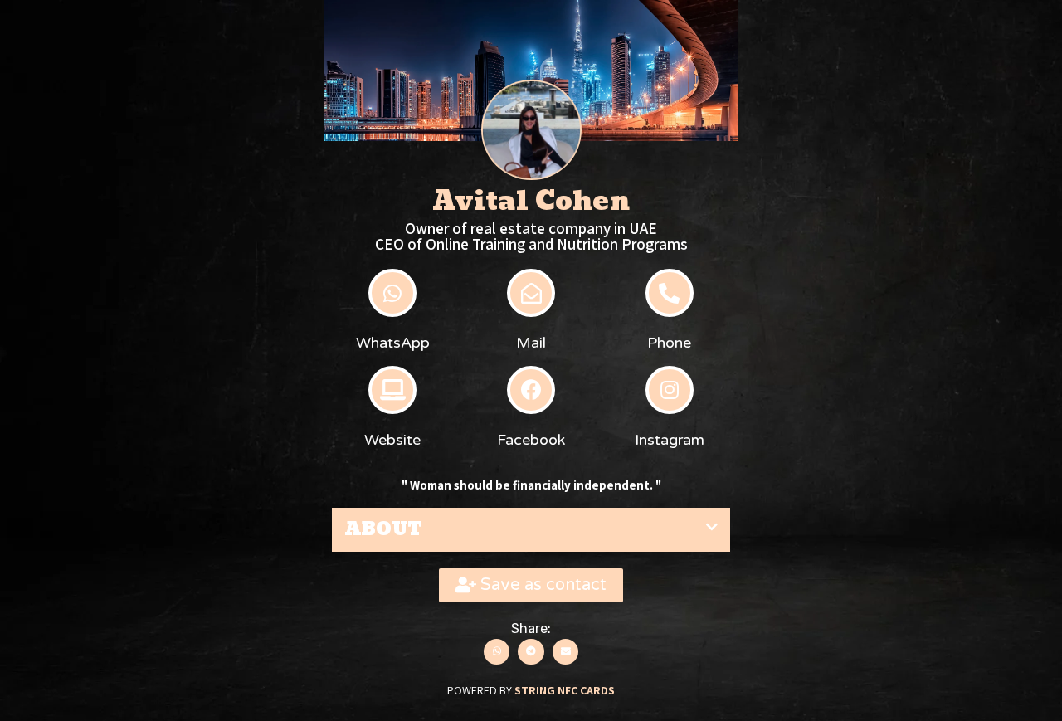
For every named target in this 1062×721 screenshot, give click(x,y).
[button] (531, 585)
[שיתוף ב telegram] (531, 652)
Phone (669, 343)
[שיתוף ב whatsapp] (497, 652)
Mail (531, 343)
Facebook (531, 440)
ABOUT (383, 529)
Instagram (669, 440)
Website (392, 440)
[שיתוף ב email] (566, 652)
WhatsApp (393, 343)
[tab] (531, 530)
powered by (531, 690)
